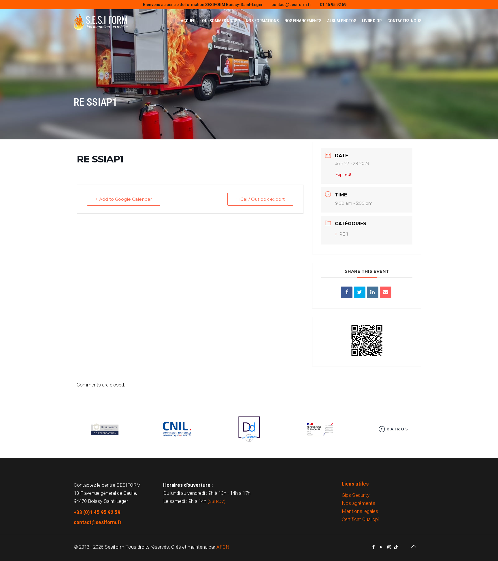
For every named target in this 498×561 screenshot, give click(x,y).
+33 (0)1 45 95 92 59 (97, 512)
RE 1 (343, 234)
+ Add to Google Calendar (123, 199)
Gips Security (355, 495)
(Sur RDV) (216, 501)
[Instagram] (389, 547)
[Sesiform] (101, 20)
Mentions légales (360, 511)
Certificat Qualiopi (360, 519)
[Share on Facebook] (346, 292)
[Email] (385, 292)
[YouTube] (381, 547)
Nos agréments (358, 503)
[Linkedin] (372, 292)
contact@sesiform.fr (291, 4)
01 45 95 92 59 (333, 4)
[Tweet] (359, 292)
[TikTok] (396, 547)
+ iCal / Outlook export (260, 199)
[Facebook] (374, 547)
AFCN (222, 547)
